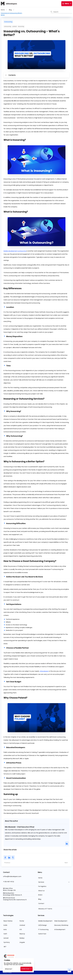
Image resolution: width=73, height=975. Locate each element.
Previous (7, 863)
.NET (5, 947)
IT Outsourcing (43, 929)
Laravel (6, 938)
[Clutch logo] (19, 956)
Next (66, 863)
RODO (40, 895)
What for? (8, 969)
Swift (5, 934)
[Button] (67, 843)
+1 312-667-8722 (8, 882)
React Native (8, 921)
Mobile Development (45, 921)
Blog (10, 10)
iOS (21, 929)
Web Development (60, 921)
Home (3, 10)
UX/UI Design (42, 925)
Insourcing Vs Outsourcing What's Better (11, 14)
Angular (22, 942)
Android (22, 925)
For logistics (42, 886)
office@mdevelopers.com (12, 876)
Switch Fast (42, 934)
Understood (25, 969)
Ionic (5, 929)
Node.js (22, 938)
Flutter (22, 921)
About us (41, 891)
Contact (41, 903)
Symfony (7, 942)
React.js (22, 934)
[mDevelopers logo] (9, 3)
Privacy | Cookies (7, 972)
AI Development (59, 929)
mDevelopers (44, 671)
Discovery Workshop (61, 925)
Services (41, 882)
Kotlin (5, 925)
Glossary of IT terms (45, 909)
